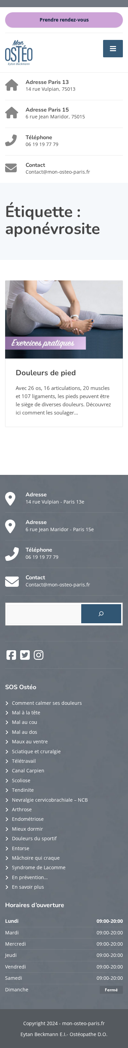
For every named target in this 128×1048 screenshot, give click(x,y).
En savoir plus (28, 887)
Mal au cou (24, 722)
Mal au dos (24, 732)
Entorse (20, 848)
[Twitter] (25, 657)
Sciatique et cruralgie (36, 751)
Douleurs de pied (46, 373)
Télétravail (24, 761)
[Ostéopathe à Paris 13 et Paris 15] (18, 52)
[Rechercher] (101, 613)
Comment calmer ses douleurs (47, 703)
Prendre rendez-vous (64, 20)
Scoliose (21, 780)
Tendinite (23, 790)
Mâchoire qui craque (36, 858)
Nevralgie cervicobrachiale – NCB (50, 800)
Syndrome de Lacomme (39, 867)
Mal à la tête (26, 712)
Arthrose (22, 809)
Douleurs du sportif (34, 838)
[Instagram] (38, 657)
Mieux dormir (27, 829)
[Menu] (113, 48)
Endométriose (28, 819)
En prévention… (30, 877)
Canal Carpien (28, 770)
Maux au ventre (30, 741)
